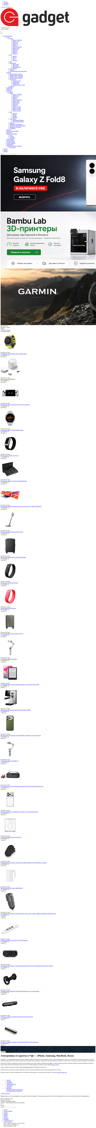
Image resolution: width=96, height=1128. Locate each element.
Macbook (12, 123)
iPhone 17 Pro (16, 41)
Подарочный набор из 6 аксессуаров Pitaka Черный (14, 481)
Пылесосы (9, 132)
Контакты (6, 4)
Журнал (6, 150)
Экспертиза (10, 1085)
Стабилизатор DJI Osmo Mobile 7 (9, 659)
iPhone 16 (15, 51)
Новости (6, 1113)
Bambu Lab (9, 89)
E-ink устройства (11, 143)
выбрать (3, 1051)
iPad (11, 55)
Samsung (9, 72)
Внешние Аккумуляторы (16, 124)
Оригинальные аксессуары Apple (18, 71)
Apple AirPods (13, 68)
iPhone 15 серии (17, 106)
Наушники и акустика (15, 127)
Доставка (6, 3)
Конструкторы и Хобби (13, 131)
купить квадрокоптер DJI (26, 1067)
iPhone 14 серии (17, 108)
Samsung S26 (16, 82)
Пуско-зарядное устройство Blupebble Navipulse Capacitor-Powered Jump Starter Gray (22, 786)
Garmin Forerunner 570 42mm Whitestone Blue (12, 430)
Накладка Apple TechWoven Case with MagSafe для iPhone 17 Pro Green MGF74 (21, 735)
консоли (12, 136)
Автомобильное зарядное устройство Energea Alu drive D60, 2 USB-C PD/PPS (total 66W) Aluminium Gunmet (28, 913)
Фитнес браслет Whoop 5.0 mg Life (9, 455)
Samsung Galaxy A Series (16, 78)
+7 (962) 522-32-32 (5, 1093)
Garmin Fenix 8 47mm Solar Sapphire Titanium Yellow (14, 353)
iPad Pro (15, 56)
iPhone (11, 38)
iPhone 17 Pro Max (17, 40)
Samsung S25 (16, 83)
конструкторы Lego (62, 1072)
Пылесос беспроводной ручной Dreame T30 (12, 532)
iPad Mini (15, 60)
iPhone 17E (15, 44)
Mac (11, 61)
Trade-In (6, 151)
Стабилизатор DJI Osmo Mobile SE (9, 761)
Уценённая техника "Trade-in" (14, 146)
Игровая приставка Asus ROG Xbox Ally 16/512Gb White (15, 404)
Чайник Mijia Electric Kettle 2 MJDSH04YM (12, 888)
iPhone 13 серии (17, 109)
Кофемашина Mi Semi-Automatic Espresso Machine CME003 (16, 710)
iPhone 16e (15, 49)
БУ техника (12, 147)
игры (11, 135)
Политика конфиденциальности (15, 1089)
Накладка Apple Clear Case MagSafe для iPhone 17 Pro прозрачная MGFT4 (19, 811)
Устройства (12, 128)
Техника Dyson (10, 140)
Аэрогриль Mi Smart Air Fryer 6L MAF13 (11, 837)
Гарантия (9, 1087)
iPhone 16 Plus (16, 102)
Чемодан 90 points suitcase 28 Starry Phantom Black (13, 557)
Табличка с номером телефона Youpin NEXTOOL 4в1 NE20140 (17, 1016)
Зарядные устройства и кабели (17, 125)
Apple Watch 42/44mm (18, 121)
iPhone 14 (15, 53)
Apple (8, 37)
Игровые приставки (12, 133)
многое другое (55, 1064)
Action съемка (10, 139)
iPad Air (14, 57)
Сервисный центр (11, 1084)
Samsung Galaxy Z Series (16, 74)
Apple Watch (13, 63)
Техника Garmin (11, 142)
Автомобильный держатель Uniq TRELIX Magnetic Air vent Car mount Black (20, 991)
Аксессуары (13, 79)
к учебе (5, 148)
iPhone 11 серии (17, 110)
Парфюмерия (10, 144)
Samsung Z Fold (16, 80)
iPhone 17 (15, 45)
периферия (12, 138)
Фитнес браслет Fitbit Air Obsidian (9, 582)
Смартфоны (10, 87)
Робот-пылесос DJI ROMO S (8, 379)
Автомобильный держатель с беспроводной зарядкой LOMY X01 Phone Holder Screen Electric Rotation (27, 965)
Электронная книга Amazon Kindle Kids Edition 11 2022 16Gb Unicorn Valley (20, 684)
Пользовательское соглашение (14, 1091)
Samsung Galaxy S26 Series (16, 75)
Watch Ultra (15, 66)
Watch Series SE (16, 67)
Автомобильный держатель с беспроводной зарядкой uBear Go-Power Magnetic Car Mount (23, 862)
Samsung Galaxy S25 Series (16, 76)
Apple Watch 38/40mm (18, 120)
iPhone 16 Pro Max (17, 46)
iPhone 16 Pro (16, 48)
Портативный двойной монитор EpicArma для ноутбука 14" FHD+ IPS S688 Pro (21, 506)
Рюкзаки (9, 129)
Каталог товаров (8, 36)
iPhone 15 (15, 52)
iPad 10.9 (15, 113)
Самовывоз (9, 1082)
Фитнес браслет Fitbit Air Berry (8, 608)
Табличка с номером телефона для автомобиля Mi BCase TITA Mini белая (19, 1042)
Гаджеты (12, 70)
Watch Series (16, 64)
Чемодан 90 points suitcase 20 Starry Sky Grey (12, 633)
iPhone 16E (15, 104)
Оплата (5, 1)
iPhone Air (15, 42)
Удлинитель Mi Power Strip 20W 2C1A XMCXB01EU (14, 940)
